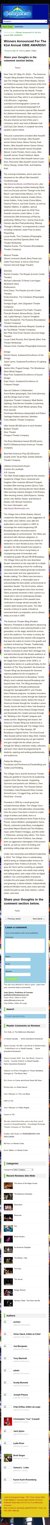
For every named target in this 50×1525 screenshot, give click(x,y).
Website (8, 971)
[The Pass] (8, 1273)
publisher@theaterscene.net (16, 995)
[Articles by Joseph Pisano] (8, 1400)
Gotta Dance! (22, 1087)
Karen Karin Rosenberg (24, 1480)
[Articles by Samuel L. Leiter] (8, 1473)
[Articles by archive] (8, 1327)
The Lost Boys (24, 1094)
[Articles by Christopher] (8, 1424)
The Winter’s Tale (20, 1258)
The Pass (17, 1269)
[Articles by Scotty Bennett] (8, 1388)
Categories (8, 1170)
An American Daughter (22, 1247)
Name (7, 956)
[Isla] (8, 1230)
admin (28, 51)
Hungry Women (20, 1290)
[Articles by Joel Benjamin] (8, 1351)
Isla (15, 1226)
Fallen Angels (23, 1108)
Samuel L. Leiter (21, 1467)
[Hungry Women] (8, 1294)
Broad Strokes (19, 1237)
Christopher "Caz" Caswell (26, 1419)
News (34, 51)
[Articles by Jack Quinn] (8, 1436)
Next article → (39, 919)
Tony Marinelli (20, 1358)
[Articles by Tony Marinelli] (8, 1364)
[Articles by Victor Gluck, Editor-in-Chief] (8, 1339)
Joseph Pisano (20, 1395)
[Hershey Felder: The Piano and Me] (8, 1305)
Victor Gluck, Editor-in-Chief (26, 1334)
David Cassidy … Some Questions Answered (24, 1039)
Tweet (17, 68)
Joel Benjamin (20, 1346)
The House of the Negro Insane (25, 1183)
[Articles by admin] (8, 1376)
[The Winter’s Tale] (8, 1262)
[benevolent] (8, 1209)
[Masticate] (8, 1220)
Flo (12, 1101)
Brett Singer (19, 1455)
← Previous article (13, 919)
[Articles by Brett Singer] (8, 1461)
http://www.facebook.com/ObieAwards (21, 184)
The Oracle (26, 1127)
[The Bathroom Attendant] (8, 1198)
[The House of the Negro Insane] (8, 1188)
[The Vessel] (8, 1284)
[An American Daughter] (8, 1252)
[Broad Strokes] (8, 1241)
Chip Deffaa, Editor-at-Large (26, 1407)
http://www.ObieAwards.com (16, 508)
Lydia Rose (18, 1443)
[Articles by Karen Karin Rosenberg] (8, 1485)
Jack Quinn (18, 1431)
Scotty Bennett (20, 1383)
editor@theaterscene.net (14, 1000)
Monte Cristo (19, 1143)
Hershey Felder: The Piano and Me (27, 1301)
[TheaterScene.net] (25, 12)
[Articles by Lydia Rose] (8, 1448)
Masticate (17, 1215)
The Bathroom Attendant (25, 1032)
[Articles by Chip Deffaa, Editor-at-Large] (8, 1412)
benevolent (19, 27)
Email (7, 964)
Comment (9, 937)
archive (17, 1322)
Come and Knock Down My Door (28, 1080)
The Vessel (18, 1279)
